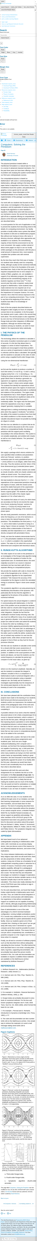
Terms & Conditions (6, 1232)
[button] (6, 108)
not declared (9, 1191)
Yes (4, 1213)
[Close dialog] (1, 126)
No (10, 1213)
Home (9, 140)
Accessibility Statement (18, 1232)
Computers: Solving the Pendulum (19, 1187)
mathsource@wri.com (8, 1028)
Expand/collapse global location (35, 140)
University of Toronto (12, 155)
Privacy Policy (28, 1230)
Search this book (4, 32)
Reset (2, 49)
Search (3, 1239)
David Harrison (11, 153)
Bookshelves (19, 140)
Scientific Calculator (8, 96)
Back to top (4, 1198)
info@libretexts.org (19, 1234)
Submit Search (5, 38)
